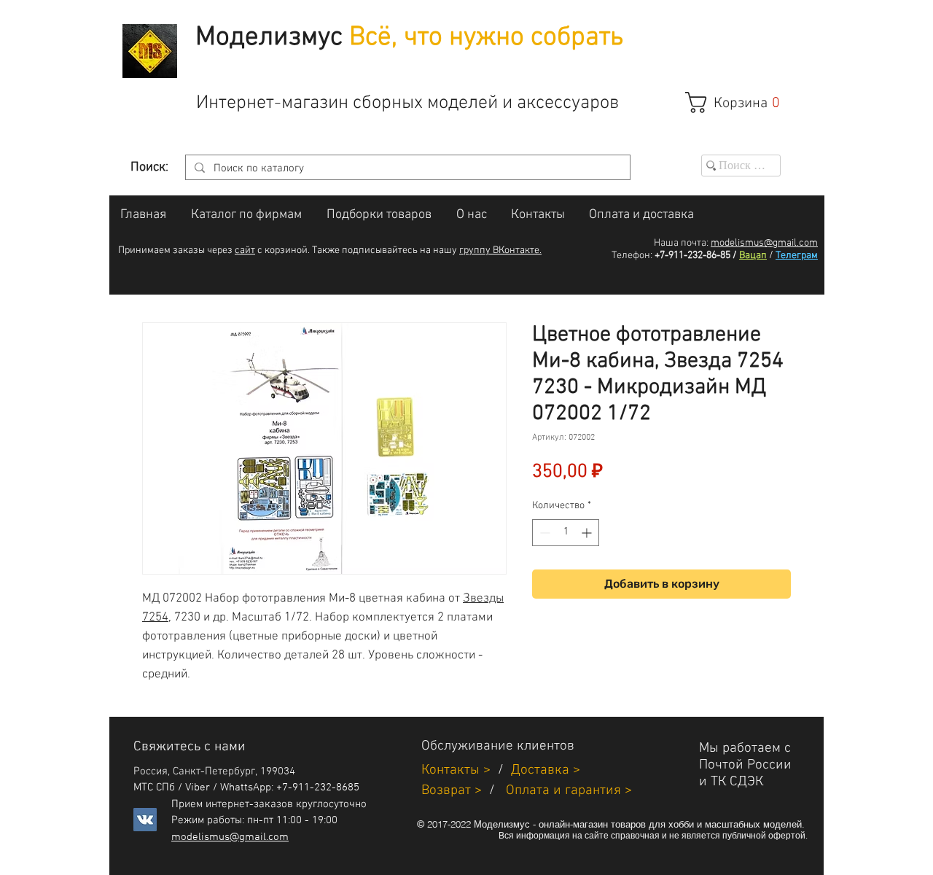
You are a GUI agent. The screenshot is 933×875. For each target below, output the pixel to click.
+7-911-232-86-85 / (695, 255)
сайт (245, 250)
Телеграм (797, 255)
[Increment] (588, 532)
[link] (740, 102)
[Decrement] (543, 532)
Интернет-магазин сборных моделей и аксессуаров (407, 103)
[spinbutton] (566, 532)
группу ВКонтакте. (500, 250)
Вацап (753, 255)
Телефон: (632, 255)
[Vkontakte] (145, 819)
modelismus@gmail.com (764, 243)
